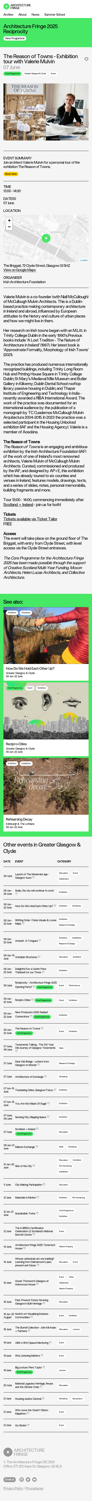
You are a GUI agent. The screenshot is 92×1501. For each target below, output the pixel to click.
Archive (8, 14)
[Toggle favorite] (86, 59)
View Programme (15, 38)
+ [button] (9, 220)
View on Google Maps (19, 270)
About (22, 14)
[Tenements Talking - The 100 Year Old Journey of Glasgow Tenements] (36, 1051)
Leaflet (84, 260)
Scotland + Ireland (18, 505)
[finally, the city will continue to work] (36, 894)
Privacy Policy (13, 1488)
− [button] (9, 227)
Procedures (34, 1488)
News (35, 14)
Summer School (55, 14)
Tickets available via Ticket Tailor (30, 519)
